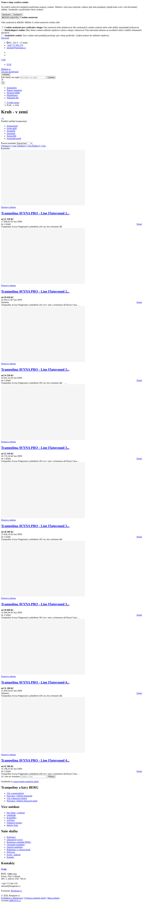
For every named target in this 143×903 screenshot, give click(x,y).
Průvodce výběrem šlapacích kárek (22, 801)
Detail (139, 224)
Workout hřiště (13, 93)
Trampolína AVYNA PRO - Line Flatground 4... (35, 682)
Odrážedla (11, 815)
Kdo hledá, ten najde (10, 77)
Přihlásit (51, 777)
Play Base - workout (16, 813)
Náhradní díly (13, 98)
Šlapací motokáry (14, 90)
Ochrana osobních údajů (35, 898)
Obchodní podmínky (16, 844)
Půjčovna (11, 852)
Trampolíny (12, 88)
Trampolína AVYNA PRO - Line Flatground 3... (35, 369)
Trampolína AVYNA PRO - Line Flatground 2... (35, 213)
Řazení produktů (8, 143)
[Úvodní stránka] (9, 72)
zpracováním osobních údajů (26, 781)
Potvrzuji (5, 38)
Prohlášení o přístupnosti (12, 898)
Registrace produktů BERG (19, 842)
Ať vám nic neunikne (11, 776)
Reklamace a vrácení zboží (18, 849)
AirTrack (11, 820)
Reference (11, 837)
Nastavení (6, 15)
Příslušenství (12, 95)
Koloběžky (11, 818)
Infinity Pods (12, 825)
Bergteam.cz (16, 891)
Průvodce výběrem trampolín (19, 796)
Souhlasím (17, 15)
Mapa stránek (53, 898)
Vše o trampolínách (15, 793)
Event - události (14, 855)
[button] (3, 60)
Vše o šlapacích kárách (17, 798)
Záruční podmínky (15, 847)
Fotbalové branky (14, 823)
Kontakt (10, 857)
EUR (9, 64)
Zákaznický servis (15, 839)
